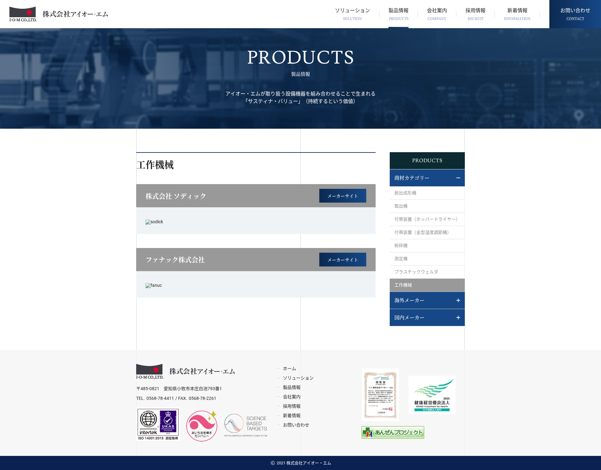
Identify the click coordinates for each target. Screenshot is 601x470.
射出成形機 (405, 192)
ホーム (289, 368)
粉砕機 (401, 245)
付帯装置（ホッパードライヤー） (427, 219)
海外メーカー (409, 300)
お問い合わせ (575, 14)
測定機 (401, 258)
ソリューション (352, 14)
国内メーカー (409, 317)
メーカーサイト (342, 196)
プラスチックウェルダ (416, 271)
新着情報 (517, 14)
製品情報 (398, 14)
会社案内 (437, 14)
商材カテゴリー (411, 177)
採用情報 (475, 14)
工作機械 (403, 284)
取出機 (401, 206)
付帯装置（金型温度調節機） (422, 232)
